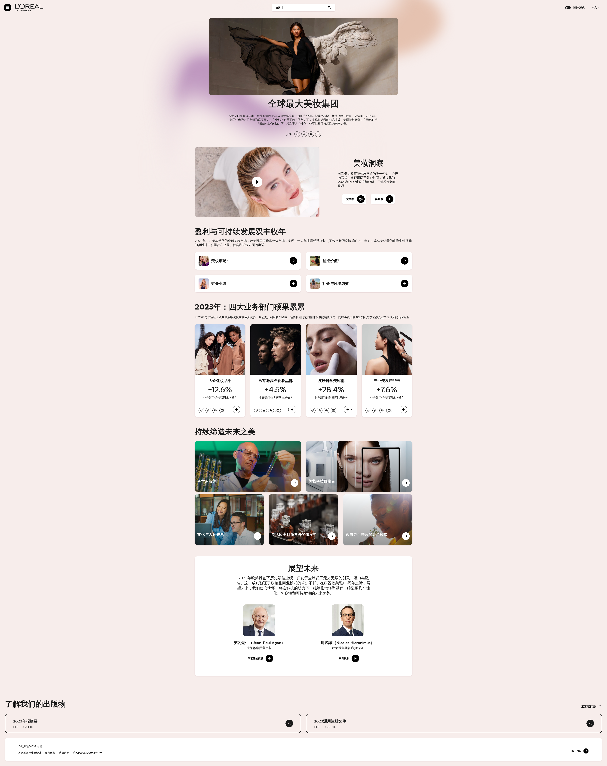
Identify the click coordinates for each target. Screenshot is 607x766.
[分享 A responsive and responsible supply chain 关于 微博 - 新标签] (274, 536)
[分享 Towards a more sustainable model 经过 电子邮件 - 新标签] (369, 536)
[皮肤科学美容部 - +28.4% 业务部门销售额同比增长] (331, 371)
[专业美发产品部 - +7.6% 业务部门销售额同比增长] (387, 371)
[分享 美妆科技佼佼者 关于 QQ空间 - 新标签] (318, 483)
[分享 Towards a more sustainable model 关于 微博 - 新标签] (348, 536)
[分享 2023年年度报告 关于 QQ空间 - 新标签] (304, 134)
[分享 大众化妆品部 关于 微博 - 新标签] (201, 410)
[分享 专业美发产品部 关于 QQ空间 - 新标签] (375, 410)
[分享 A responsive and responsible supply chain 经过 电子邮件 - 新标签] (295, 536)
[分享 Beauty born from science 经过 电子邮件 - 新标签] (221, 483)
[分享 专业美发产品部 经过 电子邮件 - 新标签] (389, 410)
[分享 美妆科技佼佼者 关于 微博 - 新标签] (311, 483)
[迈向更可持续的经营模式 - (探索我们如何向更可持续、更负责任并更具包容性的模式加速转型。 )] (378, 519)
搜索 (278, 7)
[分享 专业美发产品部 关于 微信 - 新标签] (382, 410)
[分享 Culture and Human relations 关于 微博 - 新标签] (200, 536)
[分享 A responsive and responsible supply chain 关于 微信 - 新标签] (288, 536)
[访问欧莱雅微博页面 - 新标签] (573, 751)
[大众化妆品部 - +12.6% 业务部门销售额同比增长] (220, 371)
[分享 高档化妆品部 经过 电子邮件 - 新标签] (278, 410)
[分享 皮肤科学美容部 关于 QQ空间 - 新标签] (319, 410)
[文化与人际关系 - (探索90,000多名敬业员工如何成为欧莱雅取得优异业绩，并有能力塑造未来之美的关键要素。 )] (229, 519)
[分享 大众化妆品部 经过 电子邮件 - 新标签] (222, 410)
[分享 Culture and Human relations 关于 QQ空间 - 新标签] (207, 536)
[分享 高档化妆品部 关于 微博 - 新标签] (257, 410)
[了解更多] (235, 397)
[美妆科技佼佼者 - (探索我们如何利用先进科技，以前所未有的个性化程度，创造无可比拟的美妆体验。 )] (359, 466)
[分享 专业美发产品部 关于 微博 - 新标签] (368, 410)
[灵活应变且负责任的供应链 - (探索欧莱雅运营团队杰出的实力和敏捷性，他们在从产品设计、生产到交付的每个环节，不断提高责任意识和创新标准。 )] (303, 519)
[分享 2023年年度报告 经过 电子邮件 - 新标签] (318, 134)
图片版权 (50, 752)
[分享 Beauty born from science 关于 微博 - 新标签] (200, 483)
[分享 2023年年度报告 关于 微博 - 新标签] (297, 134)
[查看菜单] (7, 7)
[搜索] (329, 7)
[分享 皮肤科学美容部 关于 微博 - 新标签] (313, 410)
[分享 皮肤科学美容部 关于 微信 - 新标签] (326, 410)
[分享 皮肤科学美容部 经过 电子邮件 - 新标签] (333, 410)
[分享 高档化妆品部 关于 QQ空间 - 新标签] (264, 410)
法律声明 (64, 752)
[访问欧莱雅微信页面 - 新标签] (579, 751)
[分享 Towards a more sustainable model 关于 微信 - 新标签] (362, 536)
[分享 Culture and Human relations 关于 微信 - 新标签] (214, 536)
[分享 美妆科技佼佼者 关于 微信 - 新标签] (325, 483)
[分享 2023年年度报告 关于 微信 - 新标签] (311, 134)
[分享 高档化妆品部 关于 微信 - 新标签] (271, 410)
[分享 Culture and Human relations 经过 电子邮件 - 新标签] (221, 536)
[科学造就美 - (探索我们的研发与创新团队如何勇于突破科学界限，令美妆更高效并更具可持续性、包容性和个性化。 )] (248, 466)
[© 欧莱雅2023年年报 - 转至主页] (29, 7)
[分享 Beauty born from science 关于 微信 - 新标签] (214, 483)
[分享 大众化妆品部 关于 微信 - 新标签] (215, 410)
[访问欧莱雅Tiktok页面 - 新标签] (586, 752)
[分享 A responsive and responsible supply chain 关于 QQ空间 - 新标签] (281, 536)
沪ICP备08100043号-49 (87, 752)
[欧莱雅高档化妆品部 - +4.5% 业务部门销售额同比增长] (276, 371)
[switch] (568, 7)
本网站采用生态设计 (29, 752)
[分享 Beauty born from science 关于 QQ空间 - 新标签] (207, 483)
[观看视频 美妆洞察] (257, 182)
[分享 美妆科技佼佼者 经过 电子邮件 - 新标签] (332, 483)
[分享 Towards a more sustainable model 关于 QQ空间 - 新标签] (355, 536)
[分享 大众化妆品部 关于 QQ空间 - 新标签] (208, 410)
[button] (354, 199)
